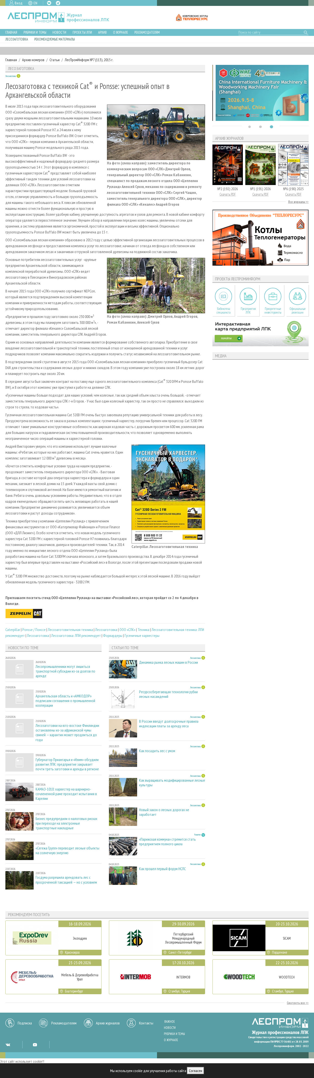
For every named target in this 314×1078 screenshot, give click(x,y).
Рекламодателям (147, 32)
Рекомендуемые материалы (54, 39)
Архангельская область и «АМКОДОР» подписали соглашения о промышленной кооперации (65, 701)
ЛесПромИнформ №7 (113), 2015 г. (89, 59)
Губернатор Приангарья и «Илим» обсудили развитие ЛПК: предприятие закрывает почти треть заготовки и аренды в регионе (67, 764)
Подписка (25, 1023)
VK (49, 3)
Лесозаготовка (16, 39)
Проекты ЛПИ (82, 32)
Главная (11, 32)
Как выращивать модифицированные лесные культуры (172, 782)
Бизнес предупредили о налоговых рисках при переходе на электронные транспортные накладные (66, 823)
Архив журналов (108, 1023)
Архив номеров (33, 59)
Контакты (146, 1023)
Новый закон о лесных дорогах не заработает (164, 812)
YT (34, 1044)
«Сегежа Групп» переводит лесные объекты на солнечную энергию (67, 850)
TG (58, 3)
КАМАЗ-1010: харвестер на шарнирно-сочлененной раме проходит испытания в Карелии (66, 794)
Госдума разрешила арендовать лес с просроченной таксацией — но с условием (66, 879)
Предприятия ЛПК (248, 311)
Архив (102, 32)
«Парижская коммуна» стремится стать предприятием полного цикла (167, 841)
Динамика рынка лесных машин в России (168, 662)
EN (35, 2)
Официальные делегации (297, 311)
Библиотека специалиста (224, 311)
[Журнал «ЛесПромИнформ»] (62, 17)
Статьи (55, 59)
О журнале (120, 32)
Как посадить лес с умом (157, 750)
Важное (169, 1022)
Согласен (195, 1070)
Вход (19, 2)
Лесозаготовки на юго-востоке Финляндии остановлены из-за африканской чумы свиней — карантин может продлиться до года (67, 732)
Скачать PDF (228, 194)
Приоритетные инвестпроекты (272, 311)
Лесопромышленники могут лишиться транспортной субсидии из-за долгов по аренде (65, 671)
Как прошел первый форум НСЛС (162, 868)
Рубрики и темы (35, 32)
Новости (59, 32)
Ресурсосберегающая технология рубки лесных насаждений (168, 694)
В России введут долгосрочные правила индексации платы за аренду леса (168, 723)
